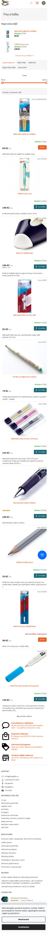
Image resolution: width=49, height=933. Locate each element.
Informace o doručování (11, 867)
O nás (3, 800)
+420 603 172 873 (12, 780)
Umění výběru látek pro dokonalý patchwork (19, 877)
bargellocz (9, 787)
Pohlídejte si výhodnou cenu (13, 860)
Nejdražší (32, 62)
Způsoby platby (7, 856)
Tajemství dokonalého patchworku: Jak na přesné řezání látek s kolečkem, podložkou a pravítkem (21, 882)
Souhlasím (23, 927)
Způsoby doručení (8, 853)
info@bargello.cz (12, 776)
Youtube (8, 790)
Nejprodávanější (9, 67)
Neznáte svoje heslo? (10, 824)
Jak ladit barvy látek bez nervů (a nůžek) (18, 886)
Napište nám (6, 806)
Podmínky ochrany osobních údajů (15, 818)
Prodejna (4, 812)
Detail (42, 147)
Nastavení (23, 919)
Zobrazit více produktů (23, 55)
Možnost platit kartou (10, 863)
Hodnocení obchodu (9, 815)
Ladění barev (6, 842)
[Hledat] (31, 3)
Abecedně (22, 67)
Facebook (9, 783)
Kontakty (5, 809)
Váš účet (4, 827)
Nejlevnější (21, 62)
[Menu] (43, 3)
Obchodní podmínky (9, 803)
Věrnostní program (9, 849)
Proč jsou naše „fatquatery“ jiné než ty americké (21, 839)
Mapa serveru (6, 821)
